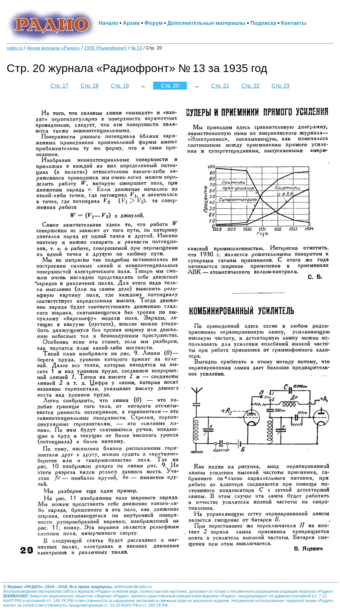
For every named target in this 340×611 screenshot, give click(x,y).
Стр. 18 (90, 86)
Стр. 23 (281, 86)
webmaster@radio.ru (133, 586)
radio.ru (15, 47)
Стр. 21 (220, 86)
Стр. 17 (59, 86)
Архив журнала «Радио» (53, 47)
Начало (108, 23)
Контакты (293, 23)
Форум (153, 23)
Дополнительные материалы (206, 23)
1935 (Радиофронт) (105, 47)
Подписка (263, 23)
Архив (131, 23)
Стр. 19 (120, 86)
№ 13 (136, 47)
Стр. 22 (250, 86)
